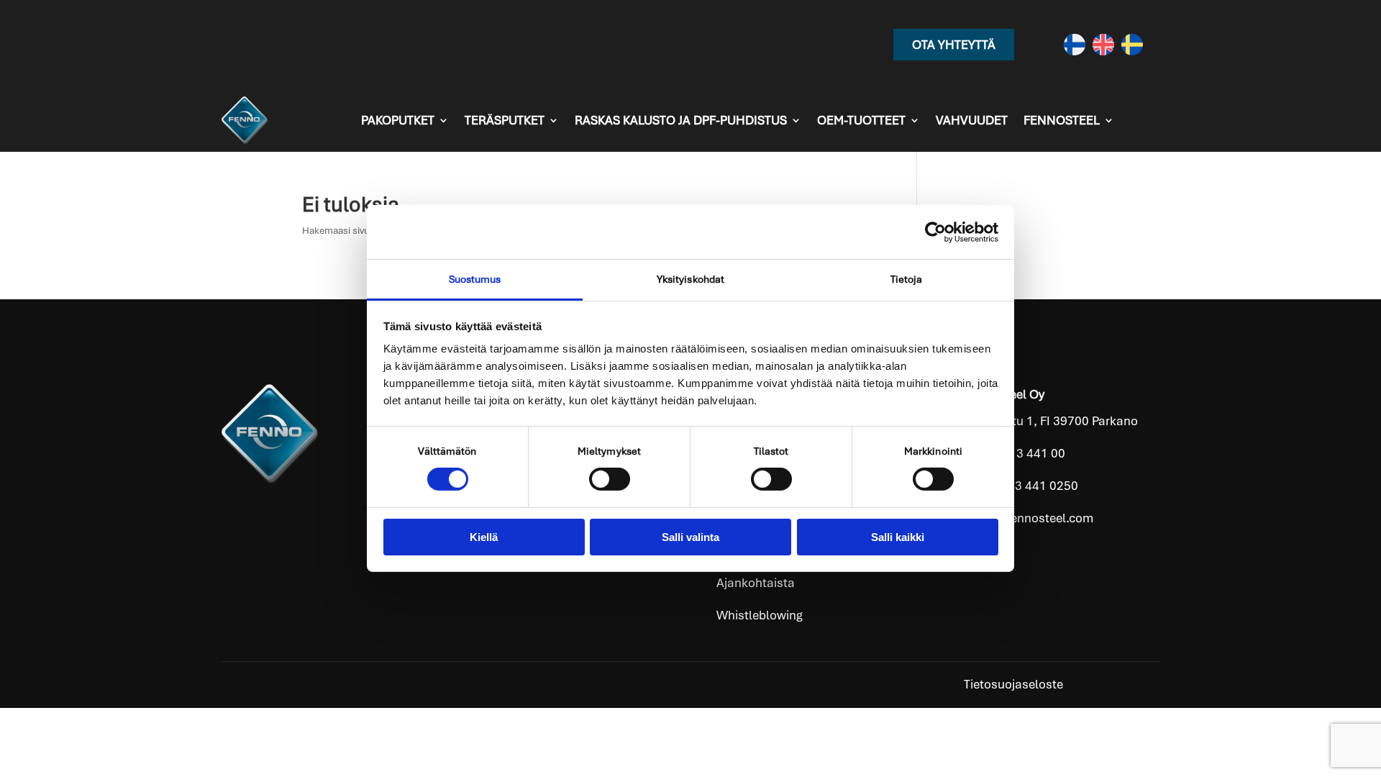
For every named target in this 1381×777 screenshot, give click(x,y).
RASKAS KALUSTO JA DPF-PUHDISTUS (681, 120)
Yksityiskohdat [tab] (690, 279)
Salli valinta (690, 537)
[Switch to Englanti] (1103, 44)
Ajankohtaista (755, 583)
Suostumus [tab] (475, 279)
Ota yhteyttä (953, 45)
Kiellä (484, 537)
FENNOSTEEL (1062, 120)
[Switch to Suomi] (1074, 44)
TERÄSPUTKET (504, 120)
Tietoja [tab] (906, 279)
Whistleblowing (759, 615)
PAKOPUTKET (397, 120)
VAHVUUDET (972, 120)
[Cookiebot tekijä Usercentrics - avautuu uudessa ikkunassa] (935, 231)
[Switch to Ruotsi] (1132, 44)
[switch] (609, 479)
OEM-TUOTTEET (861, 120)
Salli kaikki (897, 537)
